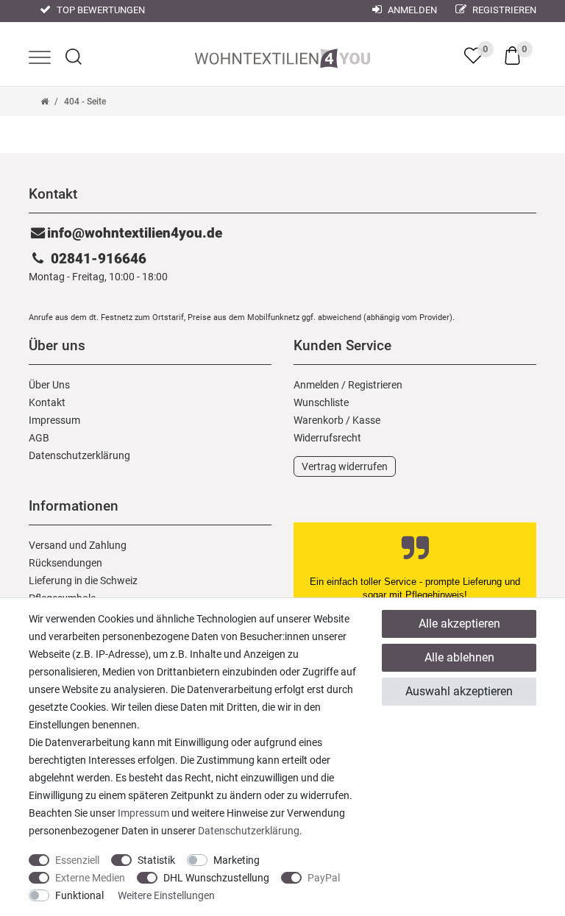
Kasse (366, 420)
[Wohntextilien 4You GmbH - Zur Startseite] (282, 55)
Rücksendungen (65, 563)
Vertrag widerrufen (345, 466)
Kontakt (47, 402)
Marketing (236, 860)
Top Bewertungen (99, 9)
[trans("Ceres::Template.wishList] (473, 55)
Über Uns (49, 385)
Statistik (156, 860)
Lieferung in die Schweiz (83, 580)
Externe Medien (90, 878)
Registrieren (503, 9)
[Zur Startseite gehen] (44, 101)
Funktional (79, 895)
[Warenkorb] (512, 54)
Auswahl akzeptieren (459, 691)
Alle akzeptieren (459, 624)
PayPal (324, 878)
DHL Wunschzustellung (216, 878)
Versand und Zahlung (78, 545)
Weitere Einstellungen (166, 895)
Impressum (54, 420)
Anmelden (411, 9)
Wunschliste (321, 402)
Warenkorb (319, 420)
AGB (39, 438)
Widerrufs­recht (327, 438)
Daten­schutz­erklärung (79, 455)
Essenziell (77, 860)
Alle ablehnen (459, 657)
